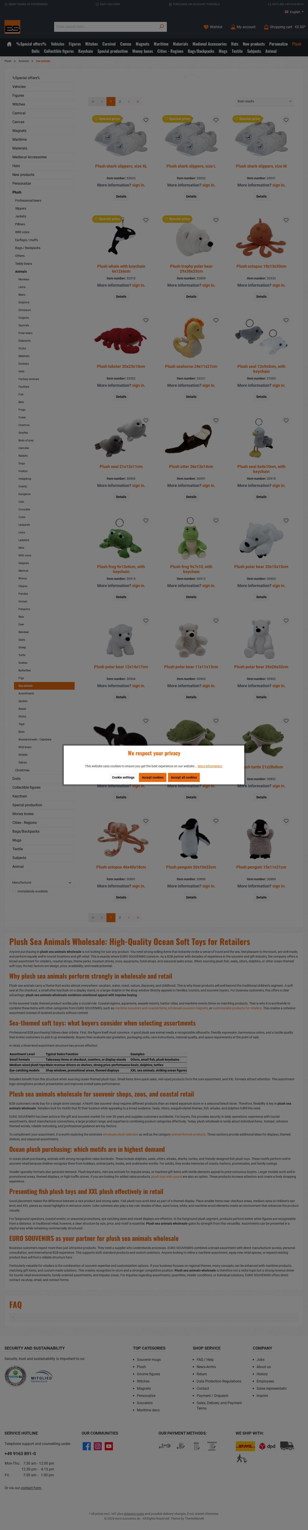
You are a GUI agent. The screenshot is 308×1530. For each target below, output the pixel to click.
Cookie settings (123, 777)
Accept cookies (152, 777)
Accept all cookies (184, 777)
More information (210, 766)
